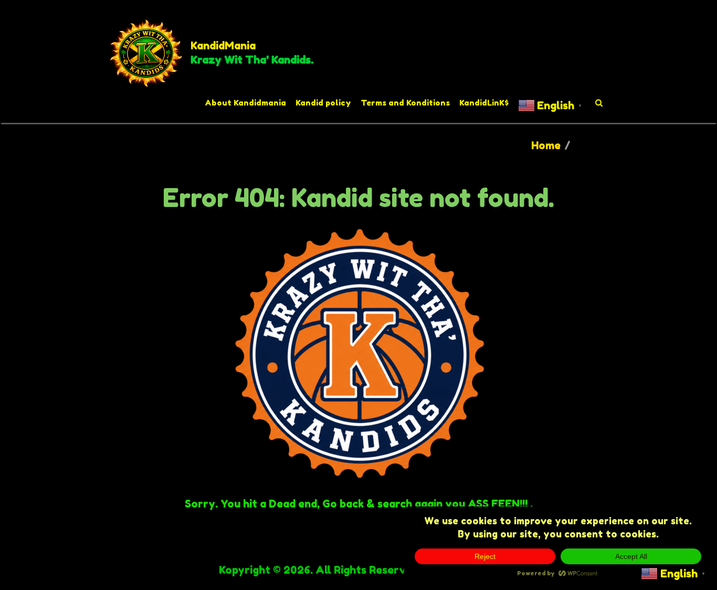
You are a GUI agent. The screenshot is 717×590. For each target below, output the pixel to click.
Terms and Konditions (405, 103)
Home (546, 145)
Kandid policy (323, 103)
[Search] (599, 103)
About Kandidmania (245, 103)
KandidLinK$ (484, 103)
